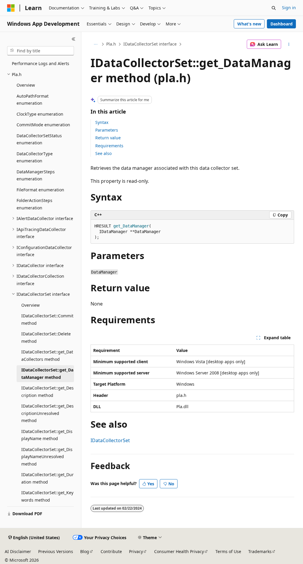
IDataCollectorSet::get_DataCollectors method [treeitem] (47, 355)
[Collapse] (73, 39)
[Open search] (274, 8)
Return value (108, 137)
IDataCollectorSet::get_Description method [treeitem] (47, 391)
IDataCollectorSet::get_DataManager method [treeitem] (47, 373)
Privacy (136, 551)
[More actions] (288, 44)
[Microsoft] (11, 8)
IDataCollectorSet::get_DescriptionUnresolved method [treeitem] (47, 413)
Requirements (109, 145)
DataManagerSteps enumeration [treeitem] (36, 175)
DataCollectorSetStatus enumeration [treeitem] (39, 139)
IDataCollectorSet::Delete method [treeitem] (46, 337)
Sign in (289, 7)
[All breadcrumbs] (96, 44)
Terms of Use (228, 551)
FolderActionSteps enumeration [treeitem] (34, 204)
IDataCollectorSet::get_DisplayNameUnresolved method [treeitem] (46, 457)
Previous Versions (55, 551)
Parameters (106, 130)
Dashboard (281, 24)
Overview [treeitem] (26, 85)
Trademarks (260, 551)
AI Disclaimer (18, 551)
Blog (84, 551)
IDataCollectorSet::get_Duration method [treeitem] (47, 478)
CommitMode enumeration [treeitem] (43, 124)
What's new (249, 24)
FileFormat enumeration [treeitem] (40, 190)
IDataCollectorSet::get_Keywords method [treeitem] (47, 496)
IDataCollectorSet (110, 440)
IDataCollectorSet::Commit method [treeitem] (47, 319)
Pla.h (111, 44)
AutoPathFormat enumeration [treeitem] (33, 99)
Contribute (111, 551)
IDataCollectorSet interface (150, 44)
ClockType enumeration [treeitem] (40, 114)
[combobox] (40, 51)
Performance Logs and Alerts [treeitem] (40, 63)
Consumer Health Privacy (179, 551)
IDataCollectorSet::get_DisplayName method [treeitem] (46, 435)
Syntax (101, 122)
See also (103, 153)
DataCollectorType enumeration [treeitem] (35, 157)
